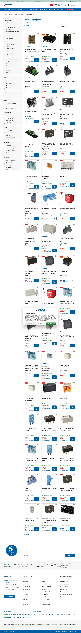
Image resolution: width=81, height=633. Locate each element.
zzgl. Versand (31, 61)
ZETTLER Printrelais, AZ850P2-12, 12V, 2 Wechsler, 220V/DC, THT (49, 430)
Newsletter (44, 589)
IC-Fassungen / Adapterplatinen (10, 38)
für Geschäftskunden (46, 591)
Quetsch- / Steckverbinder (12, 57)
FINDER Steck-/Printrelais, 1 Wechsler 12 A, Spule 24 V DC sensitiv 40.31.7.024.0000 (67, 303)
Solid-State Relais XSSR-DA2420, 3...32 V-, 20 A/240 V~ (32, 50)
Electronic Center (45, 584)
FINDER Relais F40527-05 (31, 176)
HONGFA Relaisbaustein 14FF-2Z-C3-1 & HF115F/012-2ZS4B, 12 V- (31, 336)
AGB (76, 631)
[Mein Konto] (65, 5)
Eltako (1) (8, 85)
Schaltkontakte (7, 112)
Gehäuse (8, 25)
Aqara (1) (8, 81)
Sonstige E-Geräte (11, 36)
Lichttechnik (25, 581)
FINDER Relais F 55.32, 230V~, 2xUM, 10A (47, 334)
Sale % (5, 100)
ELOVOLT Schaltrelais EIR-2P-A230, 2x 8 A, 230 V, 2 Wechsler (32, 210)
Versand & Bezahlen (64, 584)
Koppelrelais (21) (10, 167)
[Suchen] (51, 5)
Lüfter (7, 63)
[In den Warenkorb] (36, 60)
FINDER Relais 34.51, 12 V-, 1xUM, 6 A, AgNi (66, 519)
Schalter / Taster (10, 44)
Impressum (62, 596)
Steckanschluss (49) (10, 148)
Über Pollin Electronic (46, 579)
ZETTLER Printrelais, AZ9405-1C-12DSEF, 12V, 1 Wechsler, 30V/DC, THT (49, 520)
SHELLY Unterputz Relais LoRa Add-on (48, 304)
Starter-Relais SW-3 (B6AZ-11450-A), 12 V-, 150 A (31, 112)
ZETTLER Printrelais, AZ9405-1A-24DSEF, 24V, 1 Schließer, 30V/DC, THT (67, 490)
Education (8, 70)
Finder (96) (8, 87)
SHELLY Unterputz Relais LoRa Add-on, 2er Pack (67, 209)
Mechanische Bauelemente (12, 31)
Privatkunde (72, 5)
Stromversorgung (26, 591)
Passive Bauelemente (10, 27)
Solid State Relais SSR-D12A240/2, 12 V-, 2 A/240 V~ (67, 144)
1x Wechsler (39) (10, 118)
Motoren (8, 61)
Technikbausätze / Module (11, 68)
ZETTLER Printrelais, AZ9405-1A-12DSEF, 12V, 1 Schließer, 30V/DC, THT (49, 144)
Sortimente (8, 29)
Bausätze (8, 72)
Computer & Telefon (27, 576)
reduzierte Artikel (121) (11, 103)
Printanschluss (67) (10, 145)
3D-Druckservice (45, 599)
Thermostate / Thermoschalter (10, 53)
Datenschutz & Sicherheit (67, 631)
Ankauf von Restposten (47, 604)
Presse (43, 581)
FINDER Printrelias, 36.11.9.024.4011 (64, 366)
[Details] (54, 218)
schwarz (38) (9, 130)
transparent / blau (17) (11, 137)
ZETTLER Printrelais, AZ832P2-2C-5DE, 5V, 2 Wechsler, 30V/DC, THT (67, 430)
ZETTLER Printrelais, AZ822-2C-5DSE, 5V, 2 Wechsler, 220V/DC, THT (31, 271)
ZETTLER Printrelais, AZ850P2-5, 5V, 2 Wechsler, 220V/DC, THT (67, 460)
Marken (62, 591)
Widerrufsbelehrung (64, 586)
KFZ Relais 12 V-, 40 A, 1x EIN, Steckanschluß (67, 82)
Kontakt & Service (64, 579)
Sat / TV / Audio (26, 586)
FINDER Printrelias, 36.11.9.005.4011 (29, 399)
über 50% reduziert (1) (11, 108)
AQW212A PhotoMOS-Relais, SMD (49, 50)
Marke (5, 77)
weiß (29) (8, 133)
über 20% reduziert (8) (11, 106)
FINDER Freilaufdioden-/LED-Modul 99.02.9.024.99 (31, 519)
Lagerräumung (26, 604)
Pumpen (8, 65)
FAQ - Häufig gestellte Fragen (66, 576)
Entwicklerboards (26, 579)
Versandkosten (27, 622)
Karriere (43, 576)
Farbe (5, 127)
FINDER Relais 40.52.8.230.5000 (46, 177)
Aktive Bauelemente (10, 22)
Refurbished (25, 599)
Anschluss (6, 142)
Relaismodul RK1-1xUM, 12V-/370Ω (30, 82)
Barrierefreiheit (63, 589)
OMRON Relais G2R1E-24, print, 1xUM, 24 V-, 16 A (48, 113)
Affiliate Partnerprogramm (66, 594)
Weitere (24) (8, 165)
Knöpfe (8, 42)
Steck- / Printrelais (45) (11, 160)
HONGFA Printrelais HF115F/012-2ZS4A (47, 240)
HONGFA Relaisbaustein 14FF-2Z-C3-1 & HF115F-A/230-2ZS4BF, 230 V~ (48, 83)
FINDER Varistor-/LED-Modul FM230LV (31, 429)
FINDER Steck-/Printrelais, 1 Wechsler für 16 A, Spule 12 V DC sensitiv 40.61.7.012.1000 (32, 460)
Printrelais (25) (9, 162)
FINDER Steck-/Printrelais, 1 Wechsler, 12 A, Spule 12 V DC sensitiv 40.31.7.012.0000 (31, 366)
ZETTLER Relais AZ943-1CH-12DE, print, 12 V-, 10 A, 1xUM (67, 335)
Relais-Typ (6, 157)
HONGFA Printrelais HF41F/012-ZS (64, 175)
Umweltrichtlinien (64, 581)
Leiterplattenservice (46, 596)
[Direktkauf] (59, 5)
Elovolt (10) (8, 83)
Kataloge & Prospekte (46, 586)
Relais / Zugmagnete (11, 33)
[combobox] (32, 5)
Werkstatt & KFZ (26, 589)
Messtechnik (25, 594)
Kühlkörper (9, 46)
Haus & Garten (26, 584)
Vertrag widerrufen (9, 596)
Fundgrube (25, 601)
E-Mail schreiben (10, 576)
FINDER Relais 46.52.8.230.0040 (64, 397)
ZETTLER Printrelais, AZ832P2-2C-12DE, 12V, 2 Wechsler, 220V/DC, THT (31, 240)
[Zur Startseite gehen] (7, 5)
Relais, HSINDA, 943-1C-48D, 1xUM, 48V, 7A (67, 270)
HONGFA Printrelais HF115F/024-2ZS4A (47, 397)
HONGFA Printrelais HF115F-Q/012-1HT (31, 302)
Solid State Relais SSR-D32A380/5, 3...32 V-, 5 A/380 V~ (66, 114)
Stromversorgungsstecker (12, 59)
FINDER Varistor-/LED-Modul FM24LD (49, 459)
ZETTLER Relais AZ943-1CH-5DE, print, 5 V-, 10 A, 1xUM (49, 272)
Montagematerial (10, 48)
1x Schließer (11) (10, 116)
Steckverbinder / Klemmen (12, 50)
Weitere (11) (8, 152)
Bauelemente (8, 20)
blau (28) (8, 135)
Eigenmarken (44, 601)
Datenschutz (31, 558)
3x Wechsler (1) (9, 122)
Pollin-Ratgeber (45, 594)
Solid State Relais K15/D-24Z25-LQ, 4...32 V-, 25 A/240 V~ (66, 49)
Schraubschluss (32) (10, 150)
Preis (5, 92)
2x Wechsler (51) (10, 120)
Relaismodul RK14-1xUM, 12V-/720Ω (31, 145)
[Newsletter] (56, 5)
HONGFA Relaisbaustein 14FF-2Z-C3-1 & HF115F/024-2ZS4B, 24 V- (67, 240)
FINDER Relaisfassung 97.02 (49, 488)
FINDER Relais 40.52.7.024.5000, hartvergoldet (46, 368)
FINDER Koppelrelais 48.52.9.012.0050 (29, 489)
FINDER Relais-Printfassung (49, 208)
